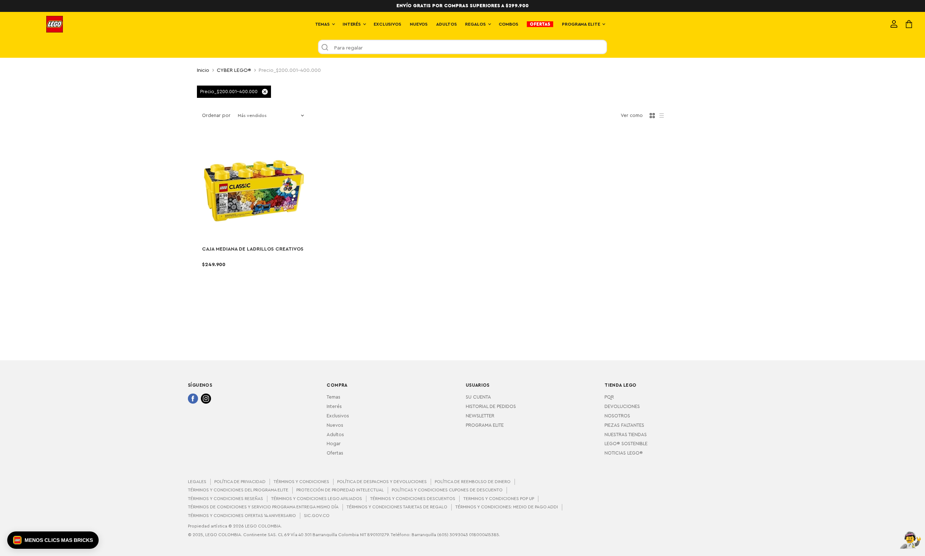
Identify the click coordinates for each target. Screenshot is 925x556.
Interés (334, 406)
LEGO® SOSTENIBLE (626, 443)
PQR (609, 397)
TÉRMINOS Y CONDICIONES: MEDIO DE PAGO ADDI (506, 507)
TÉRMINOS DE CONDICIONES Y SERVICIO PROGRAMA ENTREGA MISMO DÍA (263, 507)
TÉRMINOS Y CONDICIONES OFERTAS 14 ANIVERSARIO (242, 515)
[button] (53, 540)
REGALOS (476, 24)
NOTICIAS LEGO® (624, 453)
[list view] (661, 115)
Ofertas (335, 453)
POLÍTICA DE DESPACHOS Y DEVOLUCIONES (382, 481)
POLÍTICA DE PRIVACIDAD (240, 481)
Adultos (335, 434)
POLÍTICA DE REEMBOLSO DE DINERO (473, 481)
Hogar (334, 443)
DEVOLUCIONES (622, 406)
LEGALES (197, 481)
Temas (333, 397)
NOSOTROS (617, 415)
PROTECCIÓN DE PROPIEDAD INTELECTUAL (340, 490)
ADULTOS (446, 24)
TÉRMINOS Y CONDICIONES (301, 481)
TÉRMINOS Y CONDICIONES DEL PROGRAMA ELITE (238, 490)
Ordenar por (216, 115)
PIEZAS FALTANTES (624, 425)
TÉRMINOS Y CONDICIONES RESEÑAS (225, 498)
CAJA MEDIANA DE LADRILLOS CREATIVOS (253, 249)
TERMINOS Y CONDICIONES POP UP (498, 498)
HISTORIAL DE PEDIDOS (491, 406)
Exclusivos (338, 415)
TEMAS (323, 24)
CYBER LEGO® (234, 70)
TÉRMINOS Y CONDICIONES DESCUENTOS (412, 498)
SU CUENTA (478, 397)
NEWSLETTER (480, 415)
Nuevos (335, 425)
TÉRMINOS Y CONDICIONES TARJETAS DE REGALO (397, 507)
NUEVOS (418, 24)
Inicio (203, 70)
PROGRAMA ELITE (581, 24)
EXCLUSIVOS (387, 24)
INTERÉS (352, 24)
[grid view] (652, 115)
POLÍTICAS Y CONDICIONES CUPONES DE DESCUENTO (447, 490)
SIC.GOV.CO (317, 515)
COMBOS (508, 24)
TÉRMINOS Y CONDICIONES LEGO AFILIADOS (316, 498)
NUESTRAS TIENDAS (626, 434)
